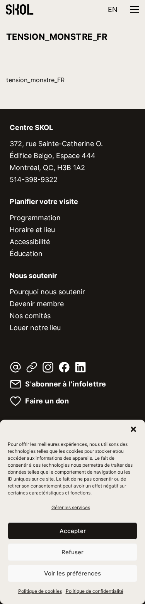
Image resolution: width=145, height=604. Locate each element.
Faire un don (47, 401)
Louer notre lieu (35, 328)
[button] (133, 429)
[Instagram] (48, 367)
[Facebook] (64, 367)
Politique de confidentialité (94, 591)
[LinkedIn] (80, 367)
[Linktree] (32, 367)
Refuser (72, 552)
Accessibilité (30, 242)
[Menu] (134, 9)
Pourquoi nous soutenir (47, 292)
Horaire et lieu (32, 230)
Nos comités (30, 316)
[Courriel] (15, 367)
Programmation (35, 218)
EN (113, 9)
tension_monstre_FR (35, 80)
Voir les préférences (72, 573)
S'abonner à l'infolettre (65, 384)
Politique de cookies (40, 591)
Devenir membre (37, 304)
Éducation (26, 254)
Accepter (73, 531)
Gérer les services (70, 507)
